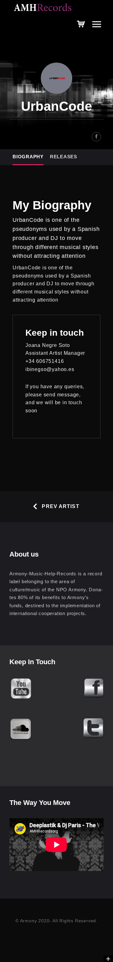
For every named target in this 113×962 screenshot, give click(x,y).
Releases (63, 156)
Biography (28, 156)
